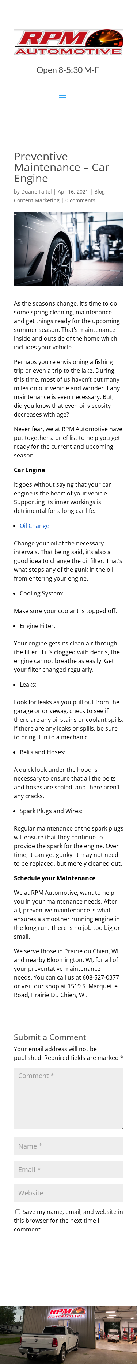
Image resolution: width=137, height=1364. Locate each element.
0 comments (80, 200)
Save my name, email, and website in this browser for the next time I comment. (68, 1220)
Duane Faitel (36, 191)
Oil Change (34, 526)
